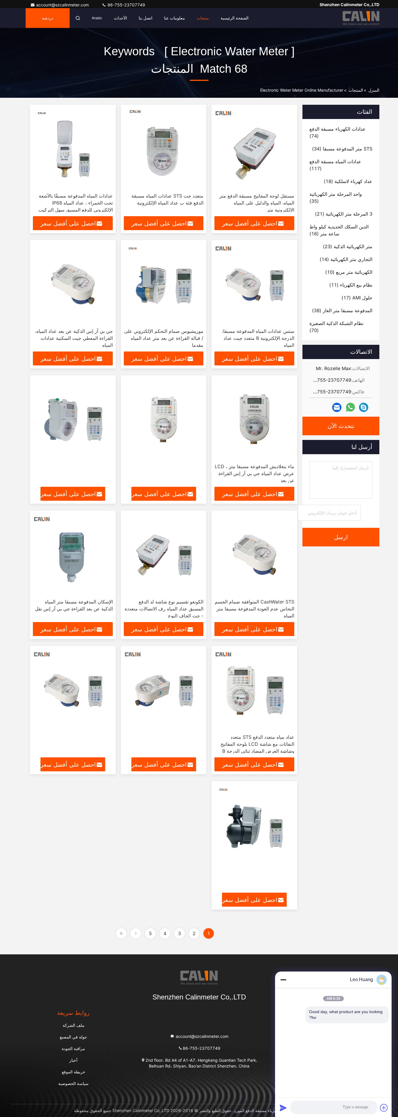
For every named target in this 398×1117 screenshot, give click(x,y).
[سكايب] (363, 407)
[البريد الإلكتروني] (337, 407)
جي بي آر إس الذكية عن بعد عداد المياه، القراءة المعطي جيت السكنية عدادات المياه (74, 338)
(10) (348, 272)
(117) (335, 165)
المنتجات (355, 90)
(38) (342, 310)
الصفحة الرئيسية (235, 17)
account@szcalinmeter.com (63, 4)
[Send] (283, 1107)
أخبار (73, 1060)
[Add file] (384, 1107)
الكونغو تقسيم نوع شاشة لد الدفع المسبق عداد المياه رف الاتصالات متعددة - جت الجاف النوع (164, 609)
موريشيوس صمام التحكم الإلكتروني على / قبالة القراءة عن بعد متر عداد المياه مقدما (163, 338)
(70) (336, 326)
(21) (343, 214)
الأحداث (120, 17)
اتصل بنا (145, 17)
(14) (346, 259)
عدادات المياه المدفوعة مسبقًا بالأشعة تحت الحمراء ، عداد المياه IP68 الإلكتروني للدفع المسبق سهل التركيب (75, 203)
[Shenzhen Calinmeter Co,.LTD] (361, 18)
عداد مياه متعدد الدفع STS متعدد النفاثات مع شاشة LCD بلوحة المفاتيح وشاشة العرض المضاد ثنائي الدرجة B (257, 744)
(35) (335, 197)
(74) (337, 132)
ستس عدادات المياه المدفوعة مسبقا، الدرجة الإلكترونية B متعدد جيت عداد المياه (258, 338)
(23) (347, 246)
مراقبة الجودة (73, 1048)
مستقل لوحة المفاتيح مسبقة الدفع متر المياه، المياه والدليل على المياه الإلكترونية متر (256, 203)
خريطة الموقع (73, 1071)
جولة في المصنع (73, 1036)
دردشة (47, 18)
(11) (350, 285)
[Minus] (283, 979)
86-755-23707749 (125, 4)
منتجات (203, 17)
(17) (356, 298)
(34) (342, 149)
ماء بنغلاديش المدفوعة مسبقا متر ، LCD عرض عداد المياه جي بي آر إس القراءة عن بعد (254, 473)
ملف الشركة (73, 1025)
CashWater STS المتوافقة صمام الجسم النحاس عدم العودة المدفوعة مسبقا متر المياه (254, 609)
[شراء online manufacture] (164, 419)
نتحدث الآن (341, 426)
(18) (348, 181)
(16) (339, 230)
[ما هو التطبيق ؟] (350, 407)
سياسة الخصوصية (73, 1083)
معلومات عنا (174, 17)
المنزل (373, 90)
